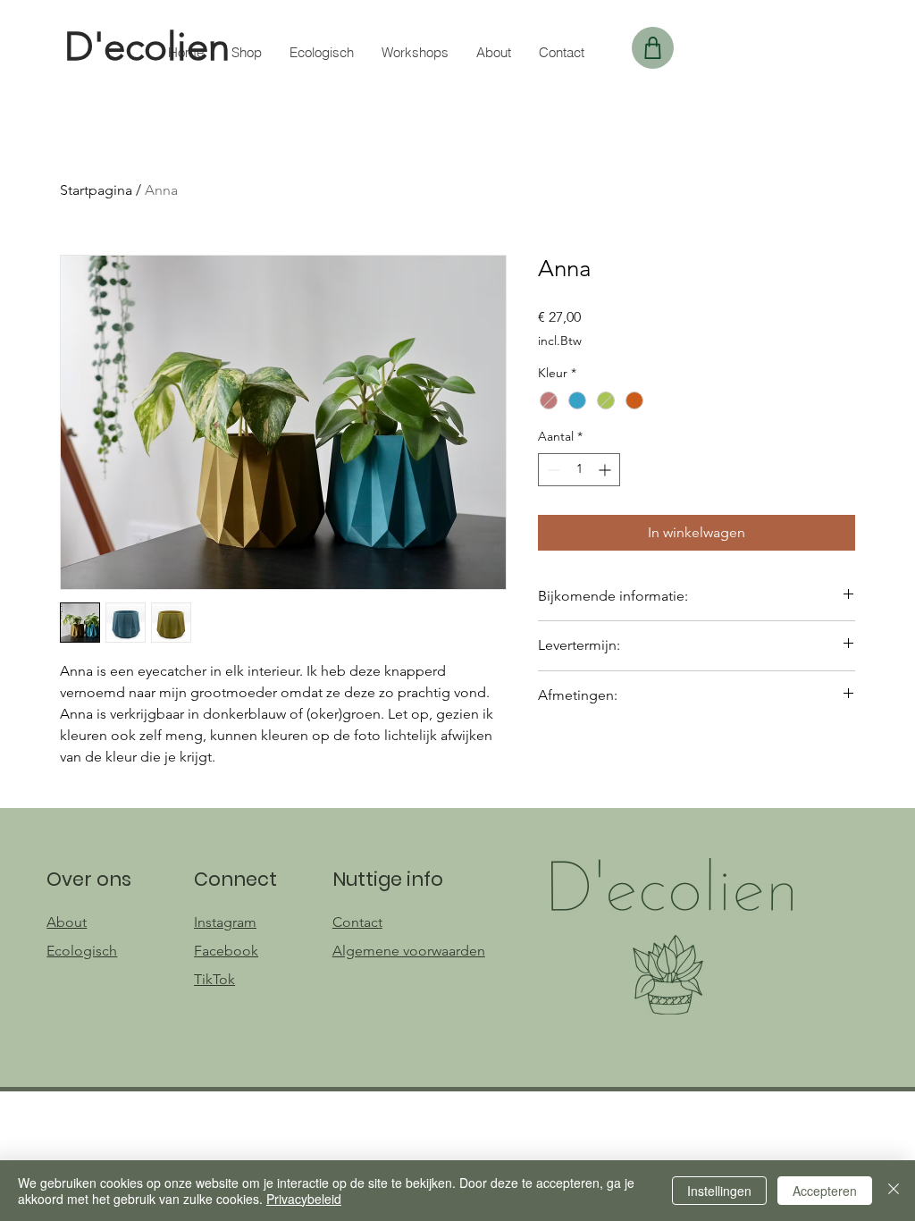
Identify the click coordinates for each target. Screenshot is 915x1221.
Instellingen (719, 1191)
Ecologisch (81, 950)
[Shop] (653, 48)
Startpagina (96, 189)
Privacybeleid (303, 1199)
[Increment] (606, 469)
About (66, 922)
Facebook (226, 950)
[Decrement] (552, 469)
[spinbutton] (579, 469)
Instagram (225, 922)
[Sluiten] (893, 1191)
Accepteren (825, 1191)
